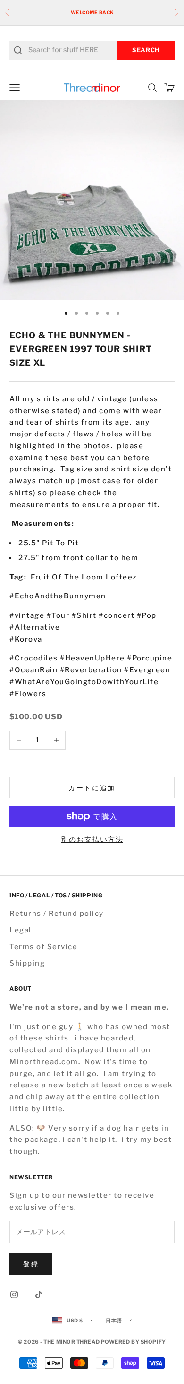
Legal (20, 930)
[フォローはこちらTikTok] (38, 1294)
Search (145, 50)
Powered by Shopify (133, 1342)
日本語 (114, 1320)
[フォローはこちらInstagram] (14, 1294)
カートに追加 (91, 788)
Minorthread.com (43, 1062)
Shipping (27, 963)
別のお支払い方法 (92, 839)
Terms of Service (43, 946)
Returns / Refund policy (56, 913)
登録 (31, 1264)
